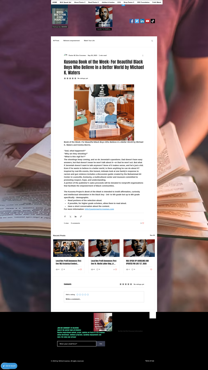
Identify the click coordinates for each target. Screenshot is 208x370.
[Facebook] (131, 21)
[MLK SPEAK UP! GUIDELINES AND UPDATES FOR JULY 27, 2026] (139, 248)
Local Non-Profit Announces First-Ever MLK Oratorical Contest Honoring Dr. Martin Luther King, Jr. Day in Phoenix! (69, 262)
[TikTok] (153, 21)
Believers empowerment (71, 40)
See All (152, 235)
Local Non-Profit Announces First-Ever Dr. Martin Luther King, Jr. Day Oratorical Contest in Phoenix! (104, 262)
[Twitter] (137, 21)
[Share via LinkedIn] (76, 216)
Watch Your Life (89, 40)
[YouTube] (147, 21)
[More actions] (142, 55)
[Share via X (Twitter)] (70, 216)
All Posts (56, 40)
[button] (104, 29)
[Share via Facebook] (65, 216)
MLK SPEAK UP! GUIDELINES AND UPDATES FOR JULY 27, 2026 (137, 262)
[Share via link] (81, 216)
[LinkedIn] (142, 21)
